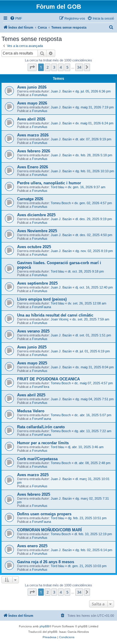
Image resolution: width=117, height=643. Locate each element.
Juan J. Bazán (61, 91)
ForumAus (39, 95)
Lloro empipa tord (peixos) (42, 299)
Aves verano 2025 (33, 331)
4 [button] (61, 67)
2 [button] (47, 67)
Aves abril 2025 (31, 395)
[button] (32, 67)
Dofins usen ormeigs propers (44, 514)
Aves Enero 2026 (32, 167)
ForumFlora (40, 387)
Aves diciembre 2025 (36, 215)
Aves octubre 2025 (34, 247)
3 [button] (54, 67)
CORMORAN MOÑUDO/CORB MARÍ (49, 530)
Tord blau (57, 187)
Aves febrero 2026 (33, 151)
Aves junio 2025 (31, 347)
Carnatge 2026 (30, 199)
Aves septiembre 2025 (37, 283)
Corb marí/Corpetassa (37, 459)
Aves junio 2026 (31, 87)
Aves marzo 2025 (33, 475)
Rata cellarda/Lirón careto (41, 427)
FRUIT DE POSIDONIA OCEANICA (48, 379)
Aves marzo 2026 (33, 135)
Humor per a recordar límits (43, 443)
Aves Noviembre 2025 (37, 231)
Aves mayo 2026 (32, 103)
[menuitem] (16, 18)
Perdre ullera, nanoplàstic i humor (49, 183)
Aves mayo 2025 (32, 363)
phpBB (44, 626)
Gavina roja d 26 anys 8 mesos (45, 562)
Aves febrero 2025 (33, 494)
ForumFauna (41, 307)
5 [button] (67, 67)
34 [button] (79, 67)
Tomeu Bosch (61, 203)
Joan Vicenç (60, 319)
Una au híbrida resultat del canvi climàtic (55, 315)
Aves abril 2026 (31, 119)
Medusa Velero (30, 411)
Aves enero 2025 (32, 546)
